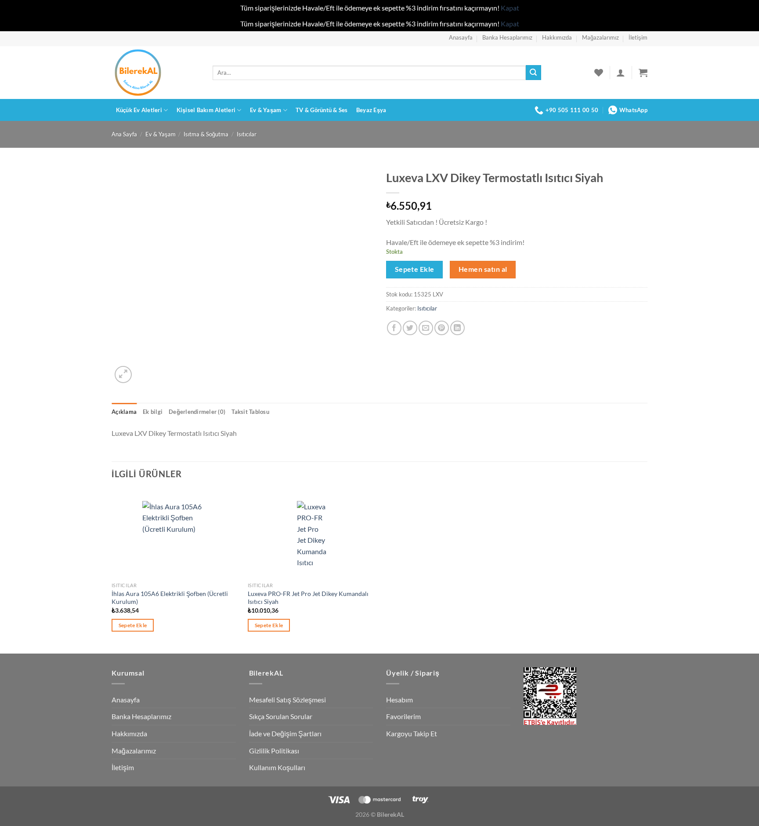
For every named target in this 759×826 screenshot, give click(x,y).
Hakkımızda (557, 37)
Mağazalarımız (600, 37)
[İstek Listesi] (598, 72)
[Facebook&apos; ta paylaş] (394, 328)
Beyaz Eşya (371, 109)
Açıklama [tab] (124, 411)
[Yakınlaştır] (123, 374)
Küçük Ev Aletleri (139, 109)
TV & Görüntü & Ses (322, 109)
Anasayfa (461, 37)
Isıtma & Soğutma (206, 134)
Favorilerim (403, 716)
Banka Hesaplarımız (507, 37)
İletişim (638, 37)
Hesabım (399, 699)
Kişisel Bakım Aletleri (206, 109)
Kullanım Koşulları (277, 767)
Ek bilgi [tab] (153, 411)
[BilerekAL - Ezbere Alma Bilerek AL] (155, 72)
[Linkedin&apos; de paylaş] (457, 328)
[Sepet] (643, 72)
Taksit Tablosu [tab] (250, 411)
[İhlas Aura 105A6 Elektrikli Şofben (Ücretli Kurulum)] (175, 534)
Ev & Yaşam (266, 109)
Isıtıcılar (247, 134)
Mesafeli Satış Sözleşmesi (287, 699)
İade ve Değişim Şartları (285, 733)
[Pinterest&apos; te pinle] (441, 328)
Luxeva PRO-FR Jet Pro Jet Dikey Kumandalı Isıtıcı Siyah (308, 598)
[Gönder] (533, 72)
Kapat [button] (510, 8)
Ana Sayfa (124, 134)
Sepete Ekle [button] (133, 625)
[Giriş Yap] (620, 72)
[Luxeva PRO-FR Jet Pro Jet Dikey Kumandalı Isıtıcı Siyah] (311, 534)
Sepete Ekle (414, 269)
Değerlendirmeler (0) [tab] (197, 411)
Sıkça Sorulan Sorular (280, 716)
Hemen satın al (483, 269)
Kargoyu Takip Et (411, 733)
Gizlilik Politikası (274, 750)
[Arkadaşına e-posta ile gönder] (426, 328)
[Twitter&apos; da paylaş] (410, 328)
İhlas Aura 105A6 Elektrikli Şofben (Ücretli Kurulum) (170, 598)
